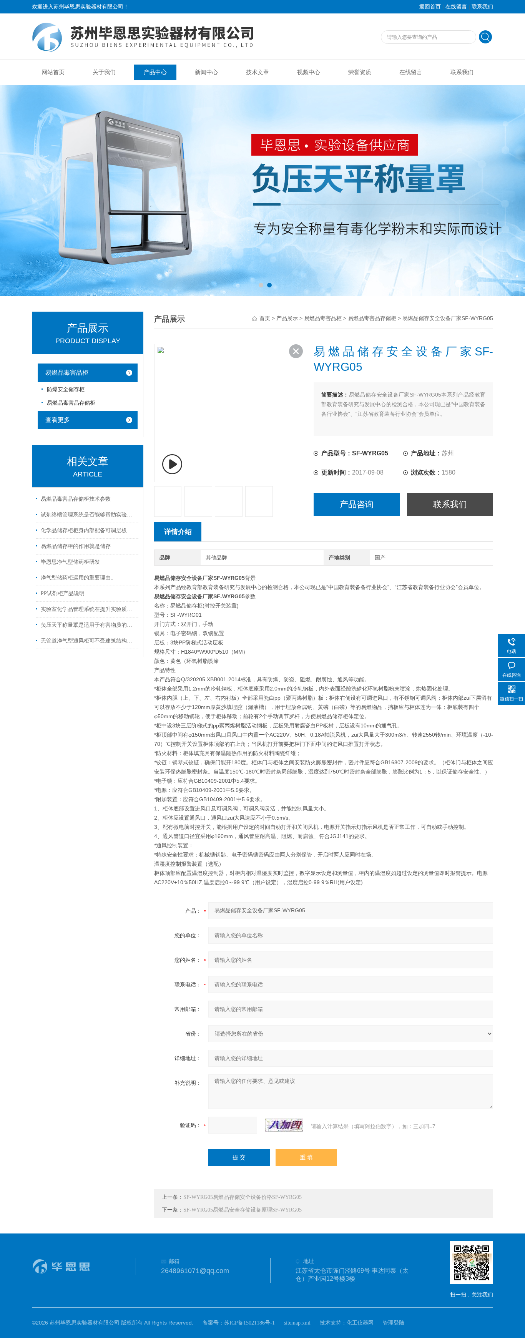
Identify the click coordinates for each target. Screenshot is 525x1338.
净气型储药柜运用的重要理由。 (78, 578)
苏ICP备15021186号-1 (249, 1323)
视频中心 (308, 72)
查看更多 (57, 420)
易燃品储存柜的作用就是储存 (76, 546)
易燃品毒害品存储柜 (71, 403)
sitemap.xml (297, 1323)
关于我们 (104, 72)
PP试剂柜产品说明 (63, 593)
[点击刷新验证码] (284, 1125)
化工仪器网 (360, 1323)
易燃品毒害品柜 (66, 372)
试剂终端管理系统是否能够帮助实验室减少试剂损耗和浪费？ (89, 515)
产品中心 (155, 72)
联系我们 (482, 7)
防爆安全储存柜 (66, 389)
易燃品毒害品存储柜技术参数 (76, 499)
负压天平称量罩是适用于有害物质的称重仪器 (89, 625)
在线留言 (456, 7)
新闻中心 (206, 72)
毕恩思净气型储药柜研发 (70, 562)
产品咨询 (357, 504)
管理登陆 (393, 1323)
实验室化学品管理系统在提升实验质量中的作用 (89, 609)
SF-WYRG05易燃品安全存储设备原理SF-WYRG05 (242, 1210)
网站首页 (53, 72)
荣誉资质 (359, 72)
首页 (264, 318)
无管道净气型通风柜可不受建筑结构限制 (89, 641)
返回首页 (430, 7)
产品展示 (287, 318)
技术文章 (257, 72)
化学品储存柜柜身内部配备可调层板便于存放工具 (89, 530)
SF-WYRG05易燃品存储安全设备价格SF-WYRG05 (242, 1197)
